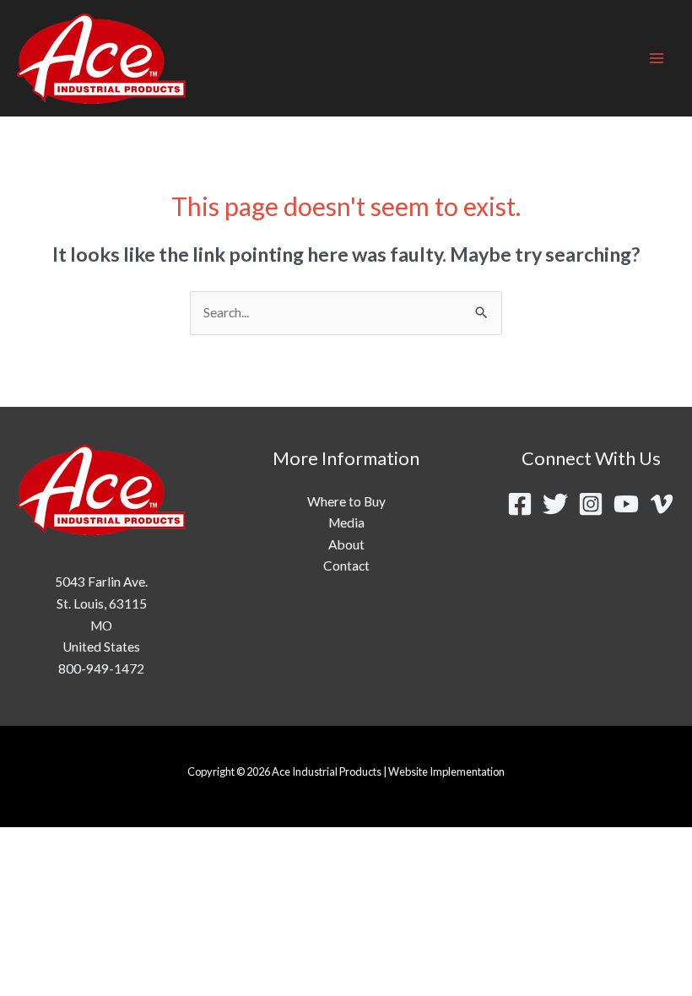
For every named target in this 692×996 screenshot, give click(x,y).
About (346, 544)
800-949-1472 (101, 668)
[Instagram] (590, 504)
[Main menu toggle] (657, 58)
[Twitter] (555, 504)
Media (346, 522)
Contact (346, 565)
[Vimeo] (661, 504)
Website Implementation (446, 771)
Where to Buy (346, 501)
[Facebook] (520, 504)
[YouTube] (626, 504)
